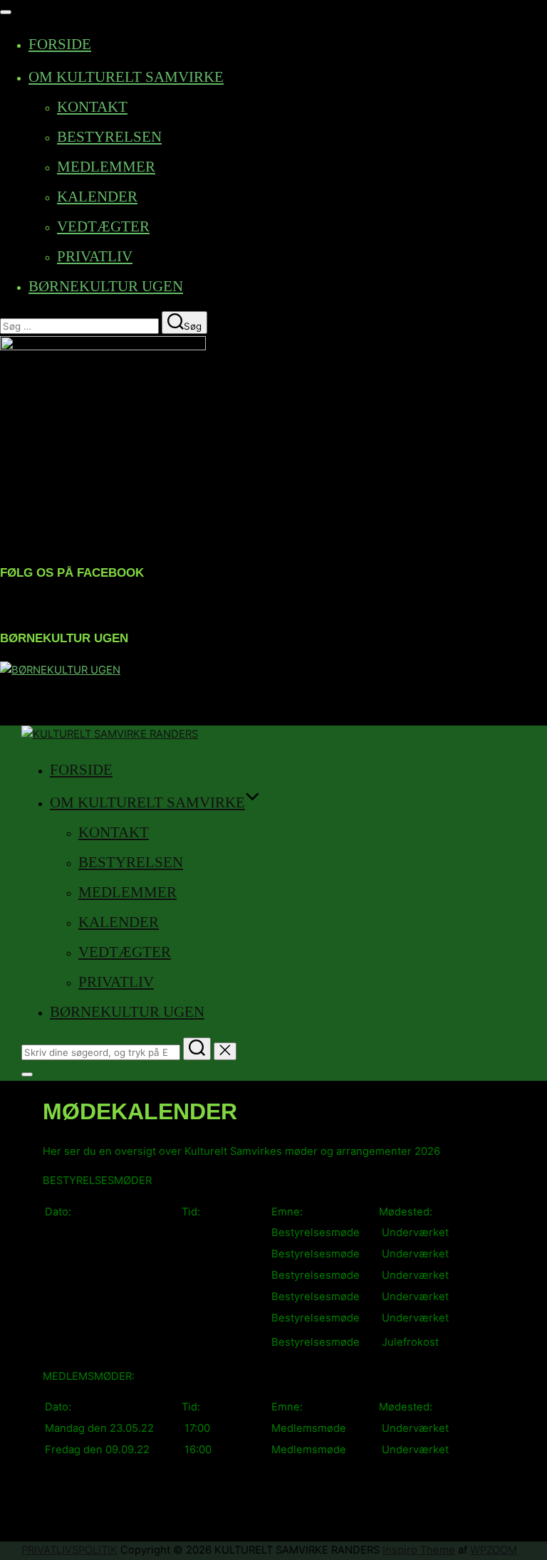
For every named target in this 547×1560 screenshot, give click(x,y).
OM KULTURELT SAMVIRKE (126, 76)
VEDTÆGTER (103, 226)
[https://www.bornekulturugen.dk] (60, 670)
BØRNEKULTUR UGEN (105, 286)
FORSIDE (59, 44)
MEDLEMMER (106, 166)
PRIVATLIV (94, 256)
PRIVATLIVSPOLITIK (69, 1550)
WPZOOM (493, 1550)
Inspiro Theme (418, 1550)
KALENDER (97, 196)
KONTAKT (92, 106)
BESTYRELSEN (109, 136)
